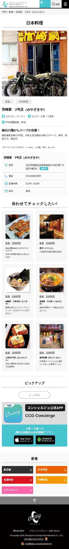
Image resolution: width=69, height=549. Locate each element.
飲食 (11, 12)
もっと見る (34, 395)
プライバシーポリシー (39, 531)
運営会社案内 (18, 531)
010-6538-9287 (33, 176)
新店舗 (7, 469)
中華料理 (42, 479)
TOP (4, 12)
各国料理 (8, 479)
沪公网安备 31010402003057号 (38, 544)
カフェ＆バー (11, 490)
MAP (43, 168)
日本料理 (42, 469)
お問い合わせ (54, 531)
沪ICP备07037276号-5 (33, 539)
